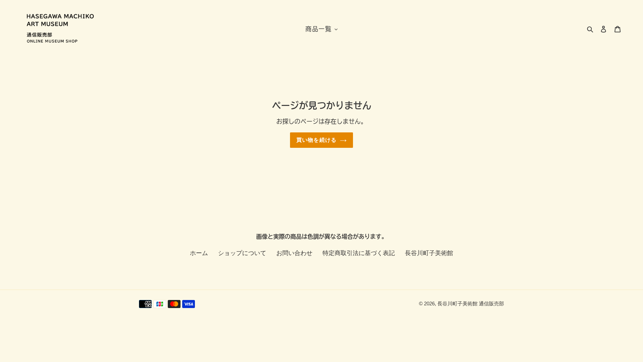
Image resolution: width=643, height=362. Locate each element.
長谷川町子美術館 (429, 253)
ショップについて (242, 253)
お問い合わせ (294, 253)
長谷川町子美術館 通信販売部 (470, 303)
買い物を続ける (316, 140)
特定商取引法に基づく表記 (359, 253)
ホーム (199, 253)
